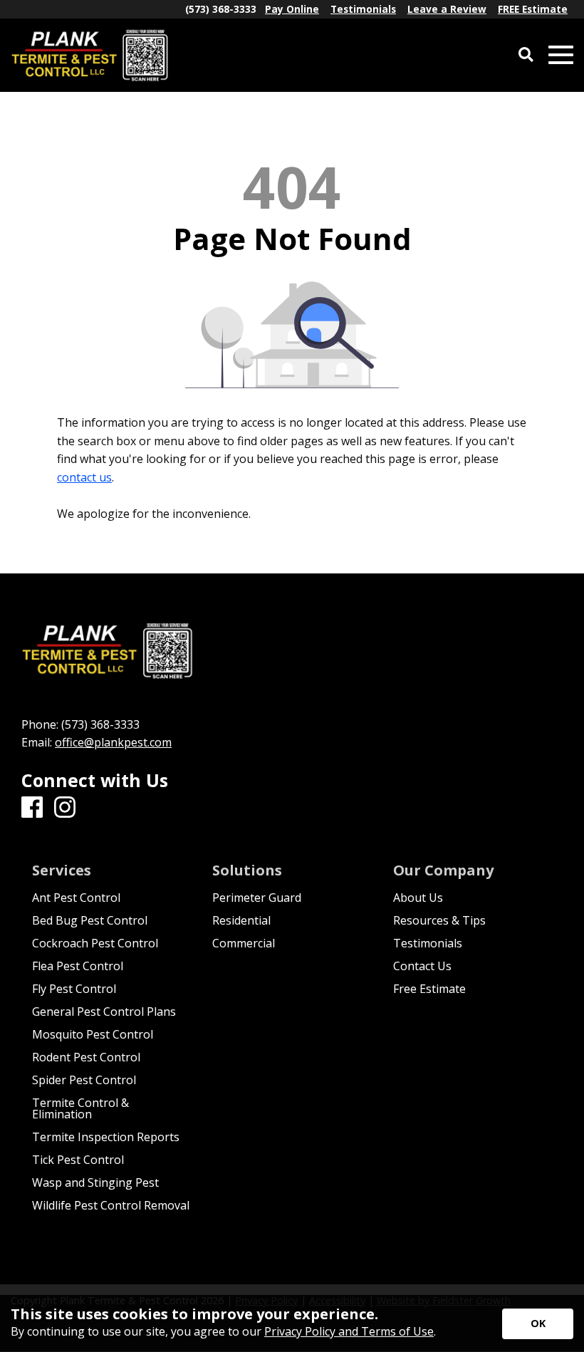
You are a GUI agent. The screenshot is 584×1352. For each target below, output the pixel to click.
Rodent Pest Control (86, 1057)
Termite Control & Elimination (80, 1108)
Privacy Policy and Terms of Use (349, 1331)
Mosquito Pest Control (92, 1034)
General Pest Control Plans (104, 1011)
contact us (84, 477)
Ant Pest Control (76, 897)
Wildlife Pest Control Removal (110, 1205)
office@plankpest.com (113, 742)
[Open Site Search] (526, 55)
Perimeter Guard (256, 897)
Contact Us (422, 966)
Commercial (243, 943)
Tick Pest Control (78, 1159)
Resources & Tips (439, 920)
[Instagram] (64, 807)
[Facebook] (32, 807)
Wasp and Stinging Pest (95, 1182)
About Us (418, 897)
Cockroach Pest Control (95, 943)
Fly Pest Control (74, 988)
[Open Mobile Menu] (560, 55)
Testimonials (427, 943)
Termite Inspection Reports (105, 1137)
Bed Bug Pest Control (89, 920)
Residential (241, 920)
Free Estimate (429, 988)
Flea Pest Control (77, 966)
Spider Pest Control (84, 1080)
